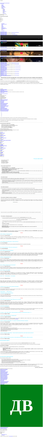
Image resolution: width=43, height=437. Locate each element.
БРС (13, 47)
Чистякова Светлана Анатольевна (4, 106)
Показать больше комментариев (4, 93)
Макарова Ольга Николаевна (3, 373)
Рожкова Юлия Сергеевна (3, 32)
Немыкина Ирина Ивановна (3, 108)
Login (3, 12)
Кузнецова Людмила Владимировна (4, 374)
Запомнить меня (2, 432)
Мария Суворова (2, 384)
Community (3, 8)
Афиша (2, 5)
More (2, 29)
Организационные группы (3, 145)
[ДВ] (21, 426)
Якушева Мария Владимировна (4, 372)
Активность (3, 23)
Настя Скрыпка (13, 33)
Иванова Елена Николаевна (3, 428)
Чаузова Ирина (2, 102)
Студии (1, 150)
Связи (1, 17)
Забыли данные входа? (4, 434)
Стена (2, 7)
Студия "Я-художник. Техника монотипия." (5, 140)
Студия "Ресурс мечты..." (16, 50)
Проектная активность (4, 28)
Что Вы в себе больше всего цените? (4, 128)
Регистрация (3, 6)
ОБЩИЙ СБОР (2, 155)
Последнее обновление (3, 98)
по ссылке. (16, 318)
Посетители (3, 30)
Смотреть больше (2, 90)
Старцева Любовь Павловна (3, 379)
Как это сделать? (3, 27)
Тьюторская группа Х (3, 135)
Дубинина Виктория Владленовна (4, 427)
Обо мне (3, 26)
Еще (0, 76)
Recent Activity (4, 11)
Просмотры (1, 18)
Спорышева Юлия (2, 107)
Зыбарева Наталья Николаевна (15, 32)
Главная (2, 4)
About (2, 25)
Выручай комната (17, 71)
